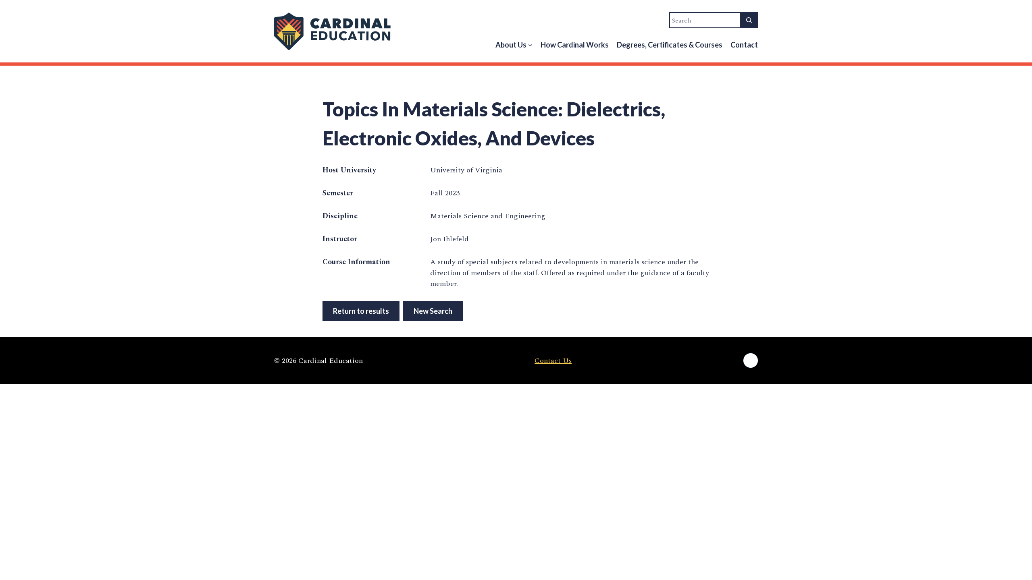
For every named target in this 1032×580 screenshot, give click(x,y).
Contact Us (553, 360)
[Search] (749, 20)
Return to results (361, 311)
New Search (433, 311)
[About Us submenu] (530, 45)
